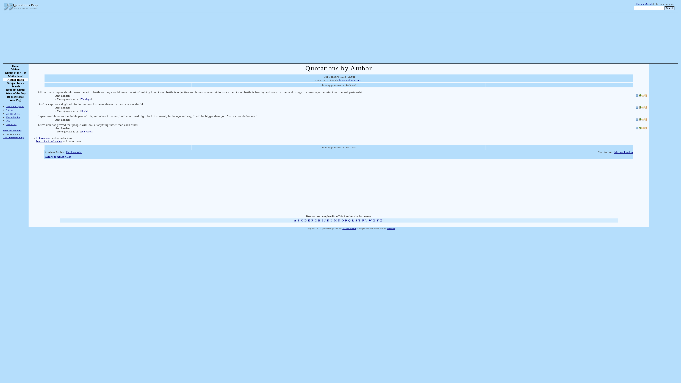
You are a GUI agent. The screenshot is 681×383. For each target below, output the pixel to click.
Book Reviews (15, 96)
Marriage (86, 99)
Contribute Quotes (15, 106)
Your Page (15, 100)
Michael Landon (623, 152)
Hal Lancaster (74, 152)
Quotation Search (644, 4)
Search (16, 86)
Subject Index (15, 83)
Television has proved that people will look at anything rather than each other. (88, 125)
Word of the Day (16, 93)
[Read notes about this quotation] (645, 96)
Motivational (15, 76)
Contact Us (11, 124)
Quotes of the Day (15, 72)
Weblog (15, 69)
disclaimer (391, 228)
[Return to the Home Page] (21, 10)
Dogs (84, 111)
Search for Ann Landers (49, 141)
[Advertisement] (353, 38)
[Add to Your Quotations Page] (639, 96)
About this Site (13, 117)
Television (86, 131)
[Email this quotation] (642, 96)
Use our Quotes (13, 113)
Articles (9, 110)
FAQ (8, 121)
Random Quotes (15, 89)
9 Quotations (43, 138)
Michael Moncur (349, 228)
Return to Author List (58, 156)
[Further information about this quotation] (637, 96)
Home (15, 66)
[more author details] (350, 80)
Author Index (15, 79)
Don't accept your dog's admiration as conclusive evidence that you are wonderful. (91, 104)
